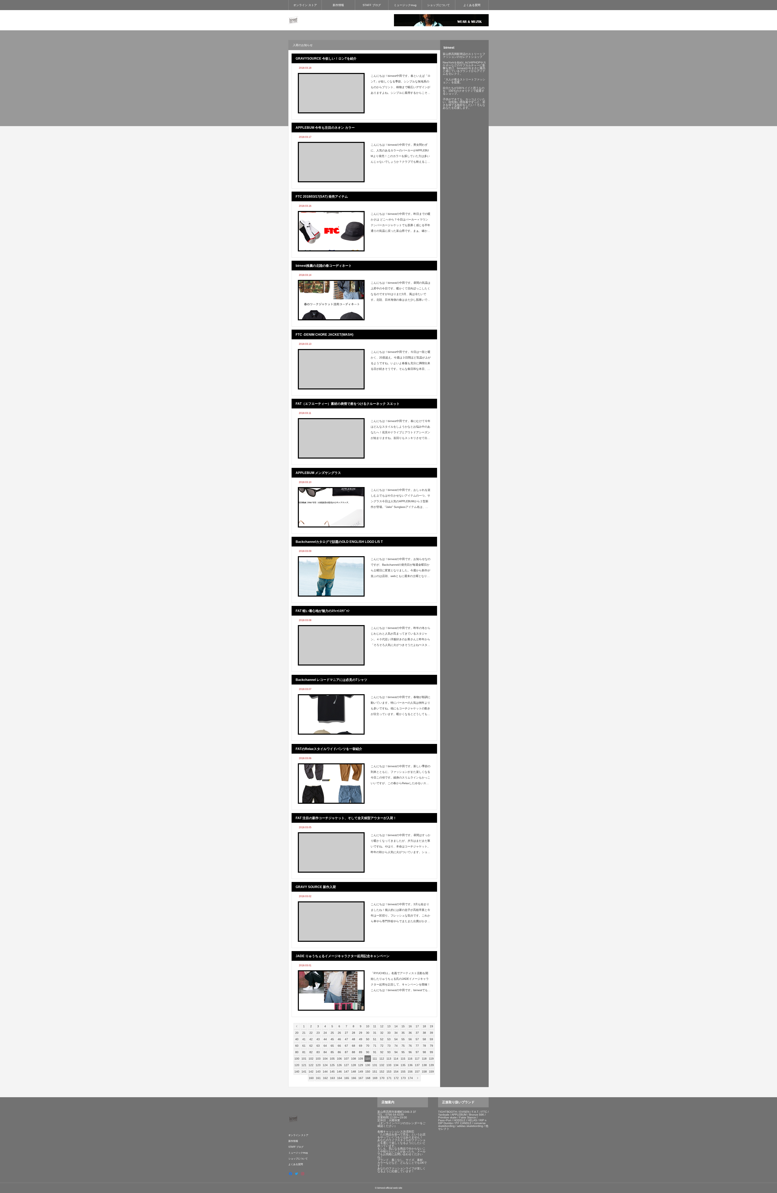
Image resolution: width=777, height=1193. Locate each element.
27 (346, 1032)
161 (318, 1078)
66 (339, 1045)
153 (388, 1071)
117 (417, 1058)
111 (375, 1058)
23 (318, 1032)
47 (346, 1039)
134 (396, 1065)
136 (410, 1065)
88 (353, 1052)
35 (403, 1032)
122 (311, 1065)
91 (374, 1052)
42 (311, 1039)
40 (296, 1039)
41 (304, 1039)
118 (424, 1058)
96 (410, 1052)
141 (303, 1071)
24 (325, 1032)
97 (417, 1052)
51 (374, 1039)
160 (311, 1078)
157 (417, 1071)
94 (396, 1052)
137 (417, 1065)
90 (367, 1052)
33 (389, 1032)
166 (353, 1078)
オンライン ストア (305, 5)
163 (332, 1078)
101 (303, 1058)
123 (318, 1065)
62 (311, 1045)
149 (360, 1071)
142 (311, 1071)
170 (382, 1078)
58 (424, 1039)
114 (396, 1058)
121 (303, 1065)
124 (325, 1065)
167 (360, 1078)
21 (304, 1032)
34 (396, 1032)
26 (339, 1032)
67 (346, 1045)
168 (367, 1078)
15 (403, 1026)
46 (339, 1039)
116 (410, 1058)
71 (374, 1045)
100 (296, 1058)
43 (318, 1039)
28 (353, 1032)
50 (367, 1039)
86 (339, 1052)
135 (403, 1065)
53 (389, 1039)
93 (389, 1052)
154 (396, 1071)
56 (410, 1039)
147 (346, 1071)
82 (311, 1052)
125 (332, 1065)
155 (403, 1071)
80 (296, 1052)
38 (424, 1032)
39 (431, 1032)
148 (353, 1071)
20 (296, 1032)
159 (431, 1071)
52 (381, 1039)
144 (325, 1071)
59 (431, 1039)
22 (311, 1032)
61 (304, 1045)
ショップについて (438, 5)
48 (353, 1039)
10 (367, 1026)
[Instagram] (302, 1174)
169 (375, 1078)
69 (360, 1045)
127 (346, 1065)
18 (424, 1026)
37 (417, 1032)
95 (403, 1052)
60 (296, 1045)
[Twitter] (296, 1174)
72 (381, 1045)
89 (360, 1052)
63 (318, 1045)
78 (424, 1045)
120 (296, 1065)
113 (388, 1058)
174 (410, 1078)
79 (431, 1045)
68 (353, 1045)
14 (396, 1026)
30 (367, 1032)
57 (417, 1039)
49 (360, 1039)
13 (389, 1026)
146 (339, 1071)
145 (332, 1071)
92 (381, 1052)
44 (325, 1039)
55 (403, 1039)
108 (353, 1058)
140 (296, 1071)
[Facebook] (290, 1174)
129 (360, 1065)
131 (374, 1065)
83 (318, 1052)
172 (396, 1078)
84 (325, 1052)
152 (381, 1071)
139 (431, 1065)
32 (381, 1032)
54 (396, 1039)
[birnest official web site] (293, 20)
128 (353, 1065)
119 (431, 1058)
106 (339, 1058)
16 (410, 1026)
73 (389, 1045)
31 (374, 1032)
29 (360, 1032)
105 (332, 1058)
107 (346, 1058)
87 (346, 1052)
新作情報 (338, 5)
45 (332, 1039)
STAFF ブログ (372, 5)
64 (325, 1045)
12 (381, 1026)
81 (304, 1052)
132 (381, 1065)
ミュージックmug (405, 5)
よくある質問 (471, 5)
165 (346, 1078)
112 (381, 1058)
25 (332, 1032)
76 (410, 1045)
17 (417, 1026)
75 (403, 1045)
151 (374, 1071)
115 (403, 1058)
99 (431, 1052)
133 (388, 1065)
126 (339, 1065)
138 (424, 1065)
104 (325, 1058)
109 (360, 1058)
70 (367, 1045)
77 (417, 1045)
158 (424, 1071)
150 (367, 1071)
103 (318, 1058)
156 (410, 1071)
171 (389, 1078)
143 (318, 1071)
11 (374, 1026)
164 (339, 1078)
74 (396, 1045)
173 (403, 1078)
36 (410, 1032)
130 (367, 1065)
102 (311, 1058)
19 (431, 1026)
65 (332, 1045)
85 (332, 1052)
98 (424, 1052)
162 (325, 1078)
